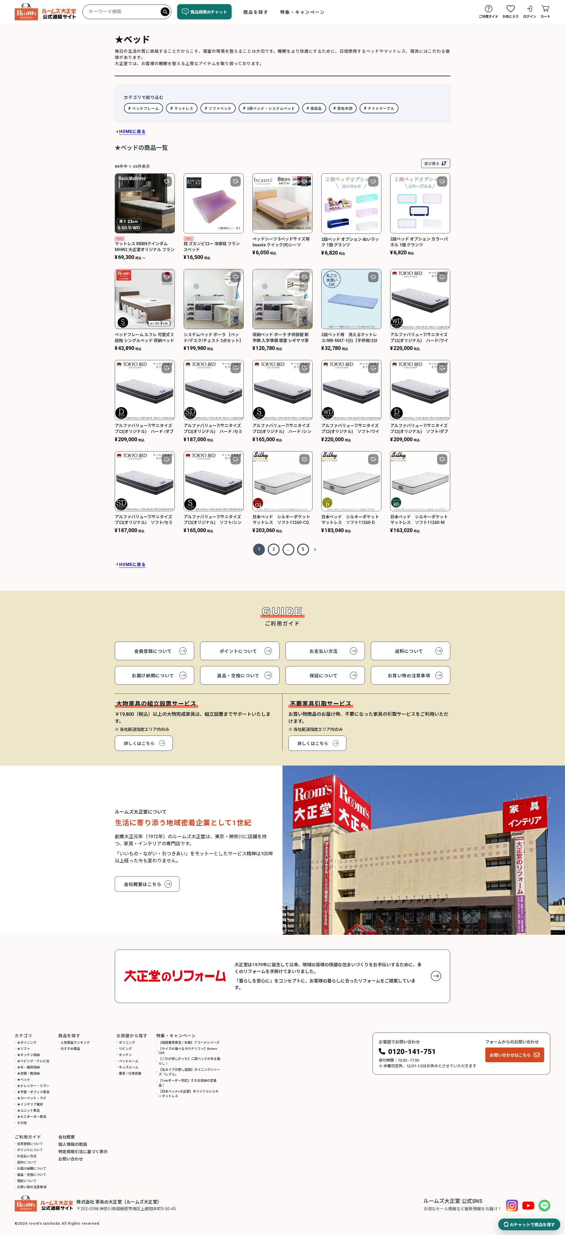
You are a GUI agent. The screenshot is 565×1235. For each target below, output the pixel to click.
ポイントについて (238, 651)
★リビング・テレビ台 (33, 1061)
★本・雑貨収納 (28, 1067)
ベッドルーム (128, 1061)
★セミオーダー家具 (31, 1117)
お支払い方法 (324, 651)
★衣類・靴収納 (28, 1073)
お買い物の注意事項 (409, 675)
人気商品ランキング (75, 1043)
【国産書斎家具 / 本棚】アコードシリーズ (189, 1043)
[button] (315, 549)
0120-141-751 (412, 1052)
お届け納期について (153, 675)
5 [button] (303, 549)
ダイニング (127, 1043)
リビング (125, 1049)
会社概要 (66, 1137)
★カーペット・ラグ (31, 1098)
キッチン (125, 1055)
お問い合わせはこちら (510, 1055)
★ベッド (23, 1080)
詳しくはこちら (139, 743)
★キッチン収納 (28, 1055)
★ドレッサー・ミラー (33, 1086)
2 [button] (273, 549)
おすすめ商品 (70, 1049)
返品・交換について (238, 675)
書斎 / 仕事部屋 (130, 1073)
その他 (22, 1123)
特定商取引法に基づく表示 (83, 1151)
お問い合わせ (70, 1159)
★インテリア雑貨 (30, 1104)
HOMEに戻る (132, 131)
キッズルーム (128, 1067)
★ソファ (23, 1049)
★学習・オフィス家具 (33, 1092)
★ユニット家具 (28, 1111)
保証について (324, 675)
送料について (409, 651)
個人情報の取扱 (72, 1144)
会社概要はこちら (143, 884)
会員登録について (153, 651)
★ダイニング (26, 1043)
